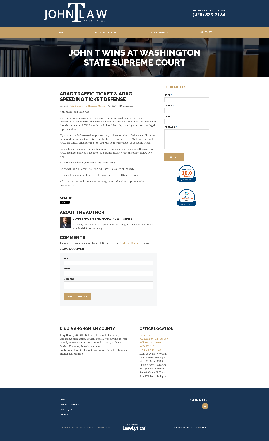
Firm (60, 32)
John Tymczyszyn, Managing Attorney (88, 106)
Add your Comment (131, 243)
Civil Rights (159, 32)
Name (67, 258)
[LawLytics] (134, 427)
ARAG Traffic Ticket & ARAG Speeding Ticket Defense (96, 96)
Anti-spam (204, 427)
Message (69, 279)
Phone (169, 106)
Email (67, 269)
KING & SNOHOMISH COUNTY (87, 328)
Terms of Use (180, 427)
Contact (206, 32)
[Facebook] (205, 406)
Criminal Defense (107, 32)
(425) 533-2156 (209, 15)
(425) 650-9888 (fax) (150, 350)
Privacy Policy (193, 427)
